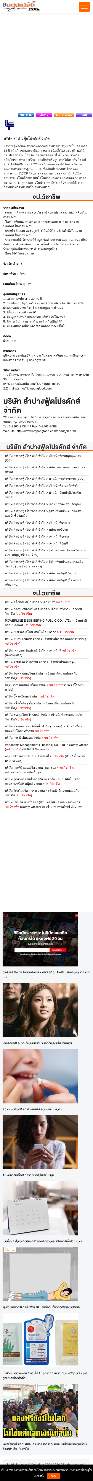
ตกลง (53, 1476)
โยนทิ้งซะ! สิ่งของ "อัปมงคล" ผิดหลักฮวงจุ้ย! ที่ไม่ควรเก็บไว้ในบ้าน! (43, 1241)
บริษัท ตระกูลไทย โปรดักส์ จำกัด (26, 715)
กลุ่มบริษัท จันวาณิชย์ (19, 756)
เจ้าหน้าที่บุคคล (59, 536)
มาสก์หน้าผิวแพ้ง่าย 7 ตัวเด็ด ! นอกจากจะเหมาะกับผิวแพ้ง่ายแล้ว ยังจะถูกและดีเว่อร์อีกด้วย (45, 1376)
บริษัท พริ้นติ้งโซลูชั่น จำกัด (23, 703)
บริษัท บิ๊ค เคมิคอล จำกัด (21, 696)
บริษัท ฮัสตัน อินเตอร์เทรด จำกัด (26, 609)
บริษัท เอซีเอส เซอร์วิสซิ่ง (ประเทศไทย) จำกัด (35, 802)
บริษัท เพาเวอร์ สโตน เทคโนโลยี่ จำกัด (30, 632)
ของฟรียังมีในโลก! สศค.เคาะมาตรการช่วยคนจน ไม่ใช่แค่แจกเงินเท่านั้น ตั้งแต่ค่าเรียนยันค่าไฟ (45, 1447)
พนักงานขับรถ (58, 529)
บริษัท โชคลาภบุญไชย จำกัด (24, 673)
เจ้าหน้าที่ (56, 602)
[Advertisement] (46, 64)
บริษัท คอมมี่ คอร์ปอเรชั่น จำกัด (26, 662)
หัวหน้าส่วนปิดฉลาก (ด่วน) (67, 479)
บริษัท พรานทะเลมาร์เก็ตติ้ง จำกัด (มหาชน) (34, 726)
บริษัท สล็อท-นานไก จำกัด (22, 602)
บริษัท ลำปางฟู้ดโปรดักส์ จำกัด (46, 447)
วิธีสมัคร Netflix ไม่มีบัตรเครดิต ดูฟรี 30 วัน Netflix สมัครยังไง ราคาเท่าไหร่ (46, 975)
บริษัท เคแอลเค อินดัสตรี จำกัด (25, 650)
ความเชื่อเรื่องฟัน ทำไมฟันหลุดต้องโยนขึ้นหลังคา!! (33, 1109)
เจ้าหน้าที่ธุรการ (59, 522)
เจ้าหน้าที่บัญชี (58, 543)
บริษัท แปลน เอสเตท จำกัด (22, 639)
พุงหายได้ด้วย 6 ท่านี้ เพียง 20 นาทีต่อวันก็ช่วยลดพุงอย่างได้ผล (41, 1307)
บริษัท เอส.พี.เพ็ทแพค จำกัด (23, 738)
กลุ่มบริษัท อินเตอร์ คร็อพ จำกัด (25, 685)
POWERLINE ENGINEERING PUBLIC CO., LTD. (38, 620)
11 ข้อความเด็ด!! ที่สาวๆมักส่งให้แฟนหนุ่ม (28, 1175)
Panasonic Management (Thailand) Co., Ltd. (35, 744)
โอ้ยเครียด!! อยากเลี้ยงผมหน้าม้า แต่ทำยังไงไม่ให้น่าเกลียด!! (39, 1043)
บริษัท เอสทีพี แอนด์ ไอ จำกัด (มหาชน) (30, 767)
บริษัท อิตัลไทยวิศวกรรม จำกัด (25, 790)
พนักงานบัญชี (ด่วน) (62, 573)
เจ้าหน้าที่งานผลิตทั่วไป (64, 485)
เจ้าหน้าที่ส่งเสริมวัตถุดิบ (65, 504)
